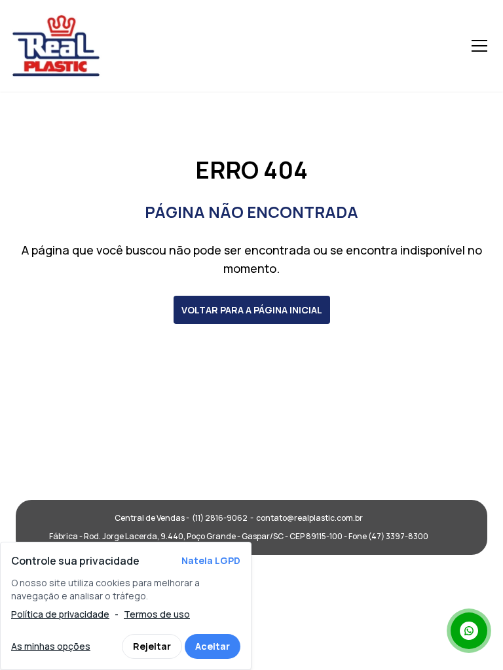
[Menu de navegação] (479, 46)
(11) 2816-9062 (220, 518)
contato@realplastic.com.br (309, 518)
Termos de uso (157, 614)
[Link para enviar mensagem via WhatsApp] (469, 630)
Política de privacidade (60, 614)
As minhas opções (50, 646)
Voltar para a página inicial (251, 310)
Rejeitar (152, 646)
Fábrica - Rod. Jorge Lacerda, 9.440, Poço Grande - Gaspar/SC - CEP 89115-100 (196, 536)
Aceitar (212, 646)
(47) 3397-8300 (398, 536)
